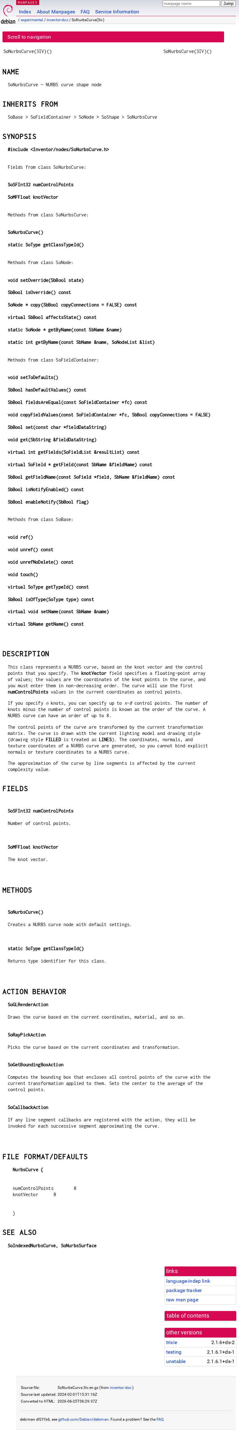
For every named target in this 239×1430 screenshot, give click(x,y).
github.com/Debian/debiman (83, 1419)
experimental (32, 20)
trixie (171, 1342)
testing (173, 1352)
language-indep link (188, 1281)
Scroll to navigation (29, 37)
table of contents (188, 1316)
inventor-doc (57, 20)
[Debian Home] (8, 12)
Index (25, 12)
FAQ (85, 12)
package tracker (184, 1290)
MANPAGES (28, 2)
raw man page (182, 1300)
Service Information (117, 12)
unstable (175, 1361)
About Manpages (56, 12)
